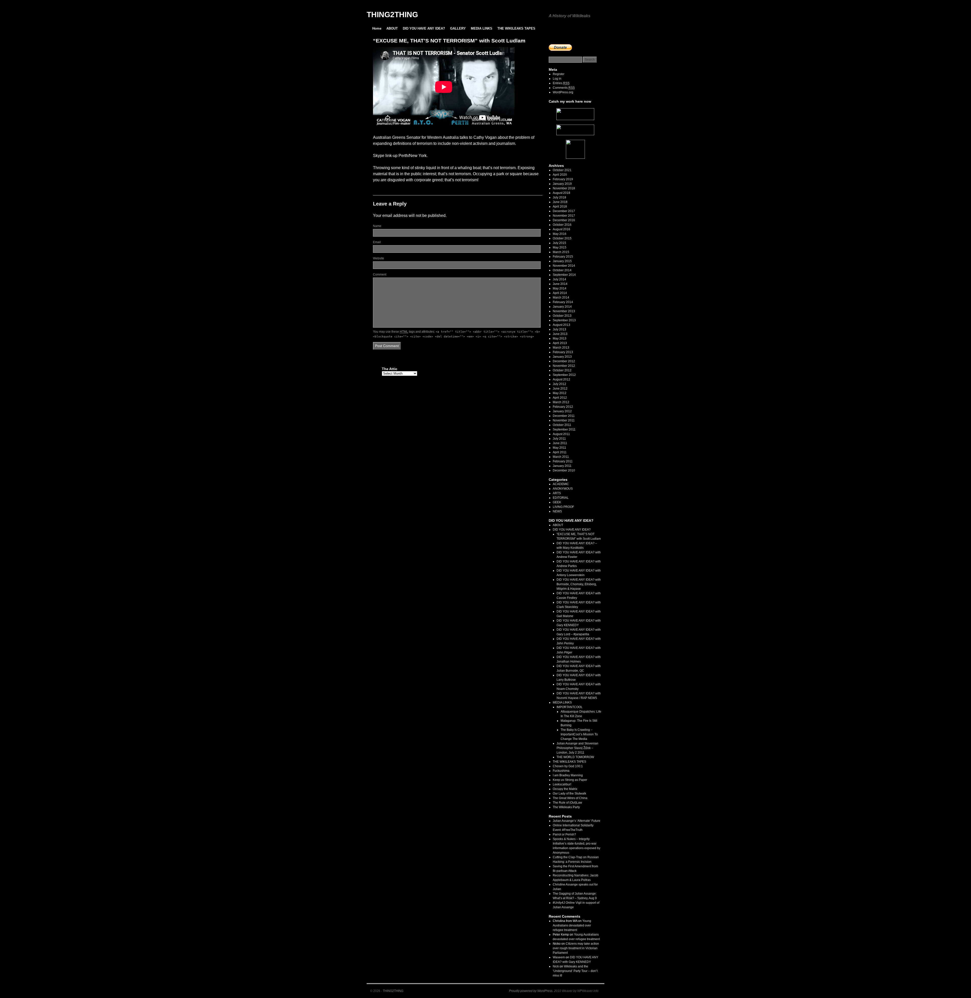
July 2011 (559, 438)
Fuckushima (561, 771)
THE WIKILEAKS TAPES (516, 28)
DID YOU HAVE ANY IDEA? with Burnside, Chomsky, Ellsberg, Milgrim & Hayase (579, 584)
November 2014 (564, 265)
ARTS (557, 493)
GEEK (557, 502)
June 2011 (560, 443)
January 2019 (562, 184)
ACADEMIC (561, 484)
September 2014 (564, 275)
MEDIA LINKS (481, 28)
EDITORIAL (561, 498)
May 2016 (559, 234)
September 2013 (564, 320)
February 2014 (563, 302)
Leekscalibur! (562, 784)
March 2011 (561, 457)
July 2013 (559, 329)
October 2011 (562, 425)
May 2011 (559, 447)
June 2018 (560, 202)
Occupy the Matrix (565, 789)
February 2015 (563, 256)
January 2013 (562, 356)
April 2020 (560, 174)
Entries (561, 83)
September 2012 (564, 375)
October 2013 (562, 315)
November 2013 (564, 311)
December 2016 (564, 220)
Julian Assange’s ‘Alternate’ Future (576, 821)
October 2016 (562, 224)
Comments (564, 87)
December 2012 (564, 361)
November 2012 (564, 366)
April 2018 (560, 206)
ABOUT (392, 28)
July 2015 (559, 243)
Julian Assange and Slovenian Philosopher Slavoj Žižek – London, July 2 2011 (577, 748)
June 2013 (560, 334)
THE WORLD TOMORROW (575, 757)
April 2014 (560, 293)
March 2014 (561, 297)
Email (377, 242)
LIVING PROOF (563, 507)
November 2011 (564, 420)
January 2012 (562, 411)
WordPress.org (563, 92)
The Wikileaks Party (566, 807)
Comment (379, 274)
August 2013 (561, 325)
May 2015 (559, 247)
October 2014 (562, 270)
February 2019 (563, 179)
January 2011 (562, 466)
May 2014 (559, 288)
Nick (556, 966)
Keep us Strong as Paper (570, 780)
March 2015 (561, 252)
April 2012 (560, 397)
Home (376, 28)
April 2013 (560, 343)
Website (378, 258)
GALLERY (458, 28)
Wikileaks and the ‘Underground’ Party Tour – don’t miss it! (575, 971)
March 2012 (561, 402)
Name (377, 226)
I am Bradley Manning (568, 775)
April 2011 (560, 452)
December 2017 (564, 211)
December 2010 (564, 470)
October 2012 (562, 370)
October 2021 (562, 170)
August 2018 (561, 193)
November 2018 (564, 188)
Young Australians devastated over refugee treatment (572, 925)
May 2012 (559, 393)
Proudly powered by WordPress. (531, 991)
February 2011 (563, 461)
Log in (557, 78)
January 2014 (562, 306)
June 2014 (560, 284)
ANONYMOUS (563, 488)
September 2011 (564, 429)
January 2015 (562, 261)
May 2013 (559, 338)
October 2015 (562, 238)
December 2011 (564, 416)
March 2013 (561, 347)
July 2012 (559, 384)
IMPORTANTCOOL (570, 707)
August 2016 (561, 229)
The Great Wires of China (570, 798)
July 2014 (559, 279)
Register (558, 74)
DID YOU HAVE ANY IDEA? (424, 28)
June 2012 (560, 388)
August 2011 (561, 434)
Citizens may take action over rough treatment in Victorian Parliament (576, 948)
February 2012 (563, 407)
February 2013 (563, 352)
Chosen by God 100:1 (568, 766)
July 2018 (559, 197)
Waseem (559, 957)
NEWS (557, 511)
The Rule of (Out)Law (567, 802)
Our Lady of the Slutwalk (569, 793)
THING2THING (392, 14)
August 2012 (561, 379)
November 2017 (564, 215)
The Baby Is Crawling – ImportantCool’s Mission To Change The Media (579, 734)
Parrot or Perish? (564, 834)
